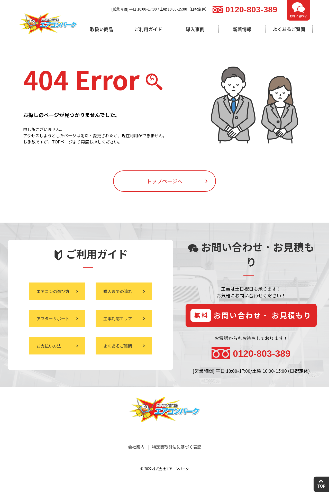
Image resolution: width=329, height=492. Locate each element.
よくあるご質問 (289, 29)
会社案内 (136, 447)
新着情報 (242, 29)
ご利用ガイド (148, 29)
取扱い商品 (101, 29)
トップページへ (164, 181)
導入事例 (195, 29)
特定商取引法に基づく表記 (176, 447)
